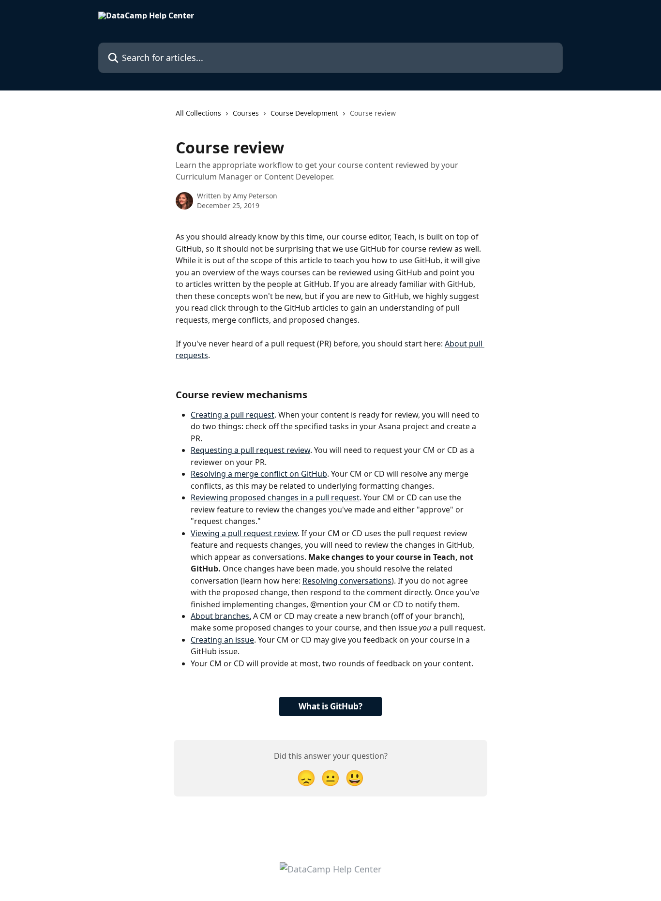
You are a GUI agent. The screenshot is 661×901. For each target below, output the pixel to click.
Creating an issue (222, 639)
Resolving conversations (346, 580)
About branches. (221, 616)
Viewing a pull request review (244, 533)
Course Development (304, 113)
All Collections (198, 113)
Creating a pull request (232, 414)
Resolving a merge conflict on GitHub (259, 473)
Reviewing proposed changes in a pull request (275, 497)
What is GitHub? (330, 706)
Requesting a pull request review (250, 450)
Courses (246, 113)
